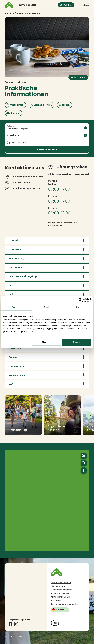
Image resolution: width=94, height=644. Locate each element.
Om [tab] (77, 307)
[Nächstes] (89, 415)
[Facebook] (10, 624)
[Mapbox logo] (82, 548)
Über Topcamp (58, 586)
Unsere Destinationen (61, 582)
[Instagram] (16, 624)
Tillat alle (76, 342)
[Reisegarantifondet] (55, 623)
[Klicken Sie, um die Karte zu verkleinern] (84, 463)
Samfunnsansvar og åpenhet (65, 604)
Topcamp (9, 13)
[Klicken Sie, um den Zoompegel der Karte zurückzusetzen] (84, 470)
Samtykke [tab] (16, 307)
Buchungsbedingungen (62, 589)
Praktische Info (33, 13)
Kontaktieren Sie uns (60, 596)
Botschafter (56, 600)
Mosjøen (20, 13)
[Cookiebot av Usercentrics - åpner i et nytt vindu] (80, 300)
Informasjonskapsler (60, 593)
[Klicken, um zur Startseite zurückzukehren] (9, 5)
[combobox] (47, 127)
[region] (47, 500)
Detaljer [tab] (47, 307)
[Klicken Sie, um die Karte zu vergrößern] (84, 456)
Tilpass (45, 342)
